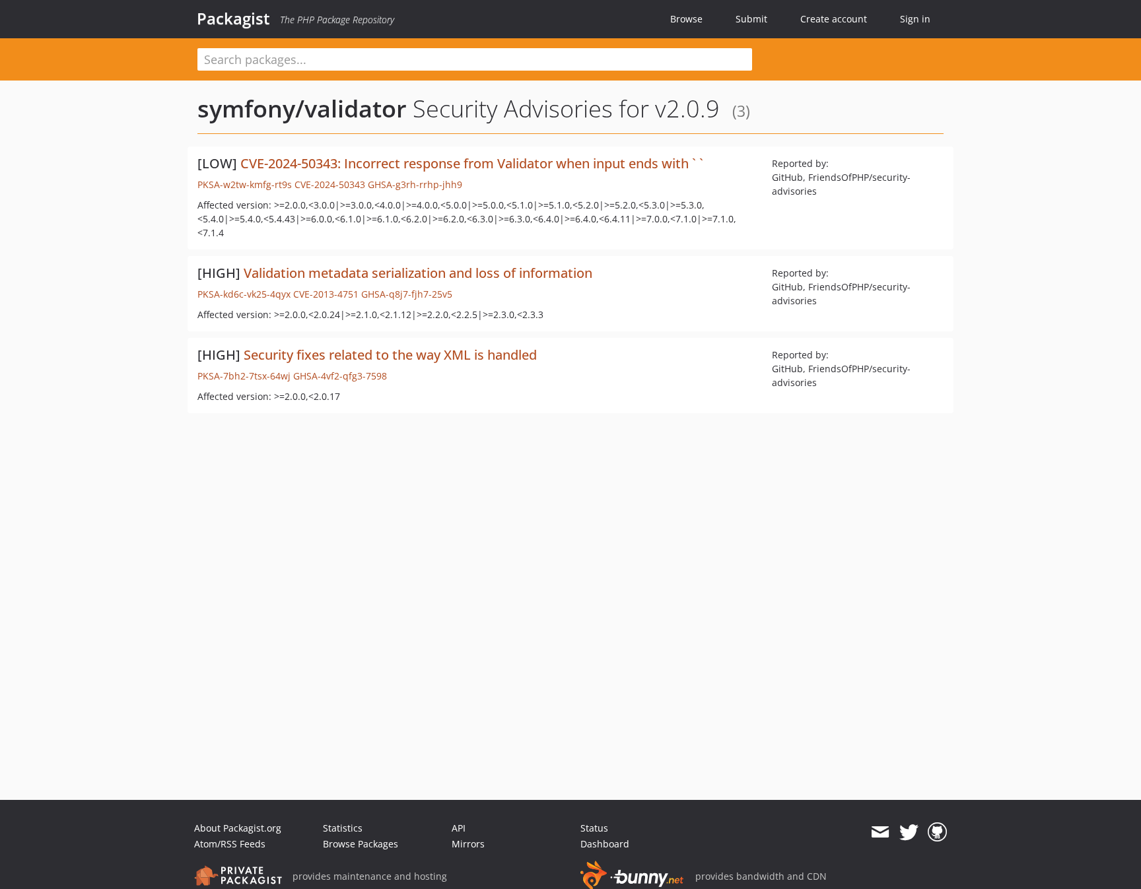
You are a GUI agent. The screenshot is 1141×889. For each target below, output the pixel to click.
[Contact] (879, 832)
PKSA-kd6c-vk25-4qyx (244, 294)
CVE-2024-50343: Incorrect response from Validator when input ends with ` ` (471, 163)
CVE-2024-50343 (329, 184)
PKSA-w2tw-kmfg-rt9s (244, 184)
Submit (751, 19)
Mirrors (468, 844)
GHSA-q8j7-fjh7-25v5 (406, 294)
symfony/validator (302, 108)
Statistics (343, 828)
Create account (833, 19)
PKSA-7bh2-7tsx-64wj (244, 376)
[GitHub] (937, 832)
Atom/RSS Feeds (229, 844)
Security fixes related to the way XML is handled (390, 355)
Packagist (233, 18)
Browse (686, 19)
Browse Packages (360, 844)
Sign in (915, 19)
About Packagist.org (237, 828)
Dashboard (604, 844)
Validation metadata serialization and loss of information (418, 273)
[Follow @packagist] (908, 832)
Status (594, 828)
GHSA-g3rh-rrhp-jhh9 (415, 184)
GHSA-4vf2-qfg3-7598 (340, 376)
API (459, 828)
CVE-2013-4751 (326, 294)
